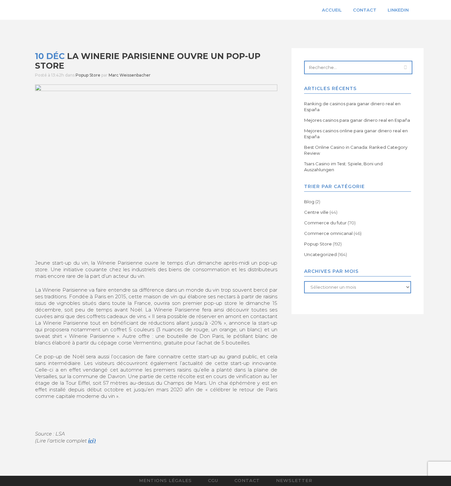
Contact (247, 480)
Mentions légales (165, 480)
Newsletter (294, 480)
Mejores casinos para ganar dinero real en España (357, 120)
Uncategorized (320, 254)
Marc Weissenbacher (130, 75)
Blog (309, 201)
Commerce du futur (325, 222)
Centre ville (316, 212)
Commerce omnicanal (328, 233)
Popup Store (88, 75)
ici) (92, 440)
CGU (213, 480)
